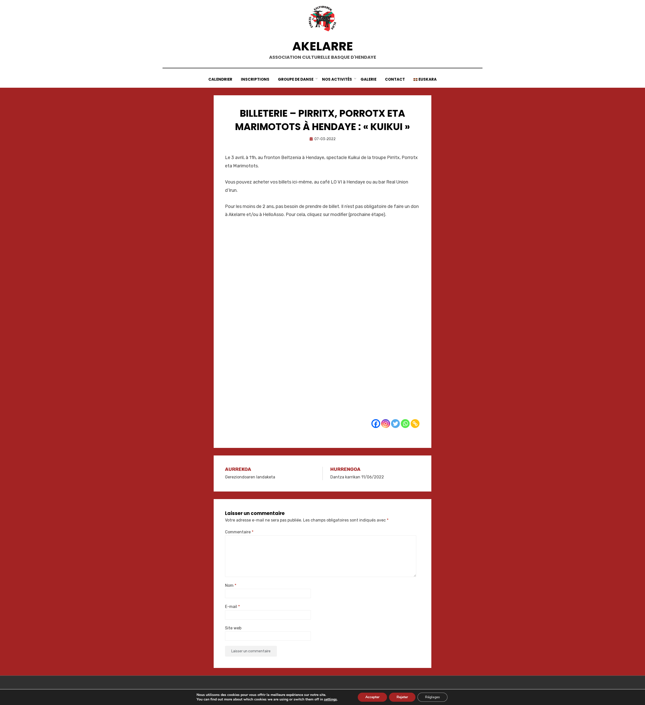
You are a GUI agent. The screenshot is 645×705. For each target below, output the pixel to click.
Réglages (432, 697)
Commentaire (239, 532)
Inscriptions (255, 79)
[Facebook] (375, 423)
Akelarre (322, 46)
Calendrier (220, 79)
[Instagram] (385, 423)
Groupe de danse (295, 79)
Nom (230, 585)
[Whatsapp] (405, 423)
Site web (233, 628)
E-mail (232, 606)
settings (330, 699)
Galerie (368, 79)
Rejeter (402, 697)
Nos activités (337, 79)
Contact (395, 79)
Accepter (372, 697)
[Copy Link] (415, 423)
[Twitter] (395, 423)
